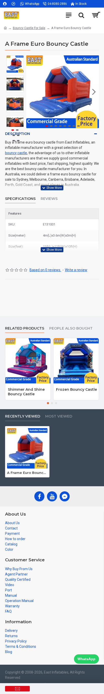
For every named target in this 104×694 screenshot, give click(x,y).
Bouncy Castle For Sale (29, 28)
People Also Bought (71, 328)
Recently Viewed (22, 416)
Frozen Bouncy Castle (76, 389)
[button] (31, 92)
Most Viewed (58, 416)
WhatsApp (86, 659)
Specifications (20, 199)
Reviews (49, 199)
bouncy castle (16, 153)
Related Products (24, 328)
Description (17, 133)
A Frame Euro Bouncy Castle (27, 473)
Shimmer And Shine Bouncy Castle (26, 391)
